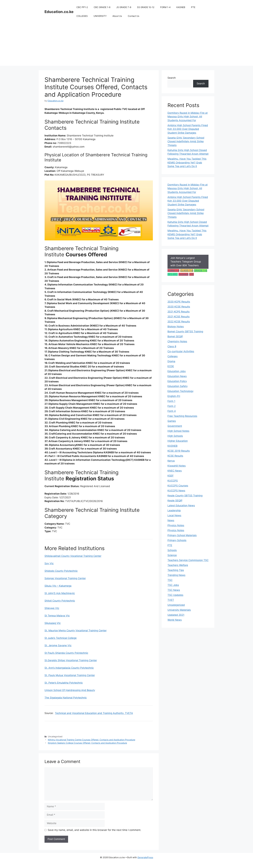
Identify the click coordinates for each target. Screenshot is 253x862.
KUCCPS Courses (177, 485)
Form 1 (171, 401)
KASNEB (180, 7)
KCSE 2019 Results (178, 450)
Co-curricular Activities (180, 351)
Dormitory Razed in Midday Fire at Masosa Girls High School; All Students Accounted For (187, 116)
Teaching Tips (175, 570)
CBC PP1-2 (82, 7)
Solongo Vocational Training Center (65, 578)
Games (171, 421)
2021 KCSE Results (178, 316)
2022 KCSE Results (178, 321)
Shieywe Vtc (52, 608)
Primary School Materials (182, 535)
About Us (117, 16)
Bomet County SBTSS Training (185, 331)
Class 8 (171, 346)
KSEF (170, 475)
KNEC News (174, 470)
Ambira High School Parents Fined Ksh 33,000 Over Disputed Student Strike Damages (187, 129)
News (170, 520)
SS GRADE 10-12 (145, 7)
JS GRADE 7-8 (123, 7)
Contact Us (133, 16)
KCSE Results (175, 455)
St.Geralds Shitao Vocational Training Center (71, 660)
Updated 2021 (175, 614)
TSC (169, 580)
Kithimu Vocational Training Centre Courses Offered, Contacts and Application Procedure (91, 739)
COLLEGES (82, 16)
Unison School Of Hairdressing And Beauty (70, 690)
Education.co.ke (59, 12)
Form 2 (171, 406)
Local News (174, 515)
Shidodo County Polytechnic (61, 570)
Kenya (171, 460)
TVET (170, 600)
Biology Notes (175, 326)
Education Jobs (176, 371)
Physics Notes (175, 525)
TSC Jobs (173, 585)
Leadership (174, 510)
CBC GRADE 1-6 (102, 7)
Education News (177, 376)
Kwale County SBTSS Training (184, 495)
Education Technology (180, 391)
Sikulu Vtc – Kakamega (58, 585)
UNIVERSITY (100, 16)
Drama (171, 361)
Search (171, 77)
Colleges (172, 356)
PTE (193, 7)
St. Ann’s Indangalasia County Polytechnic (69, 667)
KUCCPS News (176, 490)
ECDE (170, 366)
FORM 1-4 (165, 7)
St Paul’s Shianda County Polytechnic (66, 652)
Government (174, 425)
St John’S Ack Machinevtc (60, 593)
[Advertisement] (126, 45)
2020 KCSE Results (178, 306)
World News (174, 619)
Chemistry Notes (177, 341)
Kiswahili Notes (176, 465)
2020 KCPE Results (178, 301)
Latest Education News (181, 505)
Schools (172, 550)
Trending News (176, 575)
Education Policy (177, 381)
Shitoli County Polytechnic (60, 600)
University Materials (179, 609)
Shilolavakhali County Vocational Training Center (73, 555)
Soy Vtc (49, 563)
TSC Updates (175, 595)
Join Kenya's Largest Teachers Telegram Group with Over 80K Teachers (185, 261)
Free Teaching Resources (182, 416)
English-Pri (173, 396)
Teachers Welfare (177, 565)
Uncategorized (176, 604)
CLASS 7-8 (186, 270)
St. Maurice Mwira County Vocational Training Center (76, 630)
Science (172, 555)
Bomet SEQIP (175, 336)
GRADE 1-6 (200, 270)
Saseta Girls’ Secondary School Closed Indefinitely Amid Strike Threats (185, 141)
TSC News (173, 590)
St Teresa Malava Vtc (57, 615)
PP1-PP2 (172, 274)
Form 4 (171, 411)
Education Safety (177, 386)
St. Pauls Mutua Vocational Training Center (70, 675)
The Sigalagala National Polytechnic (66, 697)
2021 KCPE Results (178, 311)
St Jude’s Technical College (61, 638)
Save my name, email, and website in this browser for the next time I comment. (94, 830)
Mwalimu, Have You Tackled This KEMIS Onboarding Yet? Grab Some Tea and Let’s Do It (186, 162)
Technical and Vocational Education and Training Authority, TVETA (94, 713)
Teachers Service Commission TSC (187, 560)
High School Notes (178, 430)
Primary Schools (176, 540)
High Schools (175, 435)
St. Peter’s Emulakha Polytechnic (64, 682)
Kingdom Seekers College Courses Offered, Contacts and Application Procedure (87, 743)
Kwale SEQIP (174, 500)
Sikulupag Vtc (53, 623)
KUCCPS (172, 480)
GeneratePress (145, 857)
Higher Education (177, 440)
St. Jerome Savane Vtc (58, 645)
